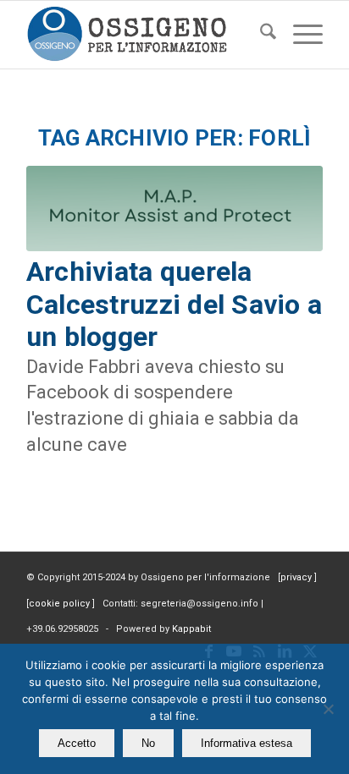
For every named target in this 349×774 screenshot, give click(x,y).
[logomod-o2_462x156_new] (144, 35)
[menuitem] (259, 35)
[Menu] (299, 35)
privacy (297, 577)
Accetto (77, 743)
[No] (327, 708)
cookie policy (60, 603)
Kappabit (191, 628)
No (148, 743)
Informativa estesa (246, 743)
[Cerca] (259, 35)
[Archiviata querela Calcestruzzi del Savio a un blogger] (174, 209)
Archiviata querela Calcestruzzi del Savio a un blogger (174, 304)
